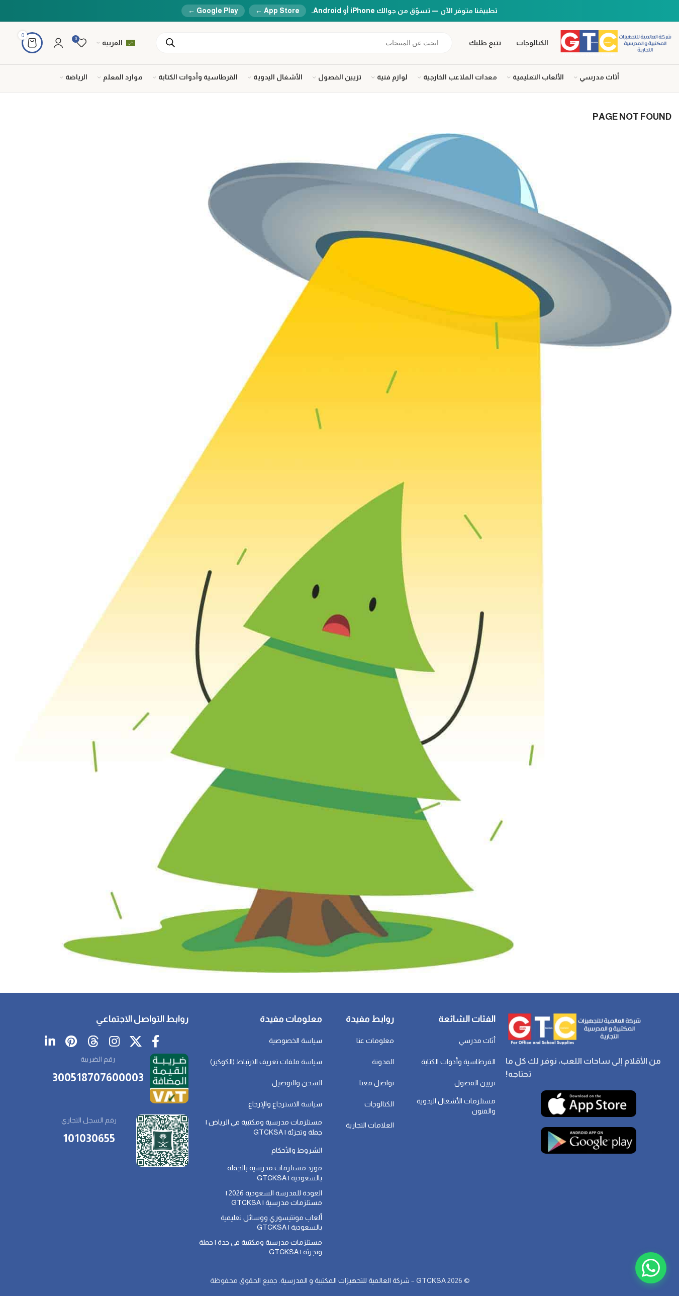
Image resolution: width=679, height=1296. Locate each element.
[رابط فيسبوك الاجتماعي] (155, 1042)
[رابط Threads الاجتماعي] (93, 1042)
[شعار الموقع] (614, 42)
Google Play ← (213, 11)
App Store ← (277, 11)
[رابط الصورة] (573, 1028)
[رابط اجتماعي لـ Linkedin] (50, 1042)
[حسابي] (58, 43)
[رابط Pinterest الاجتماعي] (71, 1042)
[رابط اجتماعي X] (136, 1042)
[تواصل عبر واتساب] (650, 1267)
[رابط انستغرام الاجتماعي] (114, 1042)
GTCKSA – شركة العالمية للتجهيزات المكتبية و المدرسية (363, 1280)
